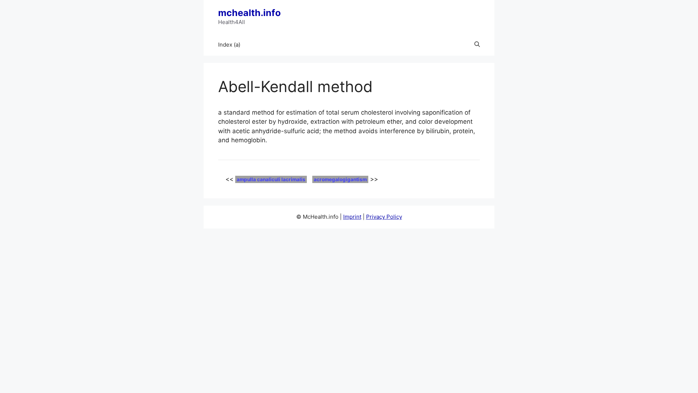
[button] (477, 45)
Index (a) (229, 44)
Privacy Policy (384, 216)
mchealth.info (249, 12)
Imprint (352, 216)
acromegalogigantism (340, 179)
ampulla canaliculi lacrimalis (271, 179)
